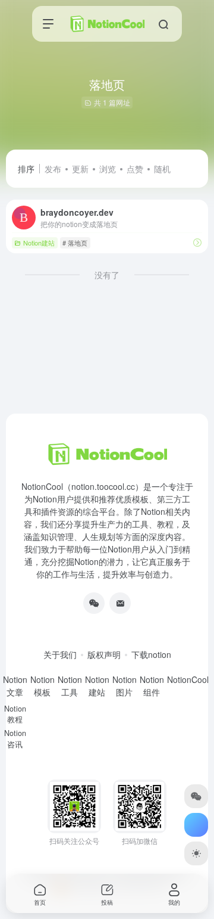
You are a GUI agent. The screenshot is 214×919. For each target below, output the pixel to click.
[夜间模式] (196, 853)
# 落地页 (74, 242)
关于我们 (60, 654)
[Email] (120, 603)
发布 (53, 169)
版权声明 (104, 654)
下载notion (151, 654)
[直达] (197, 242)
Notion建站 (39, 242)
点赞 (135, 169)
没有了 (107, 275)
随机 (162, 169)
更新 (80, 169)
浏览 (107, 169)
